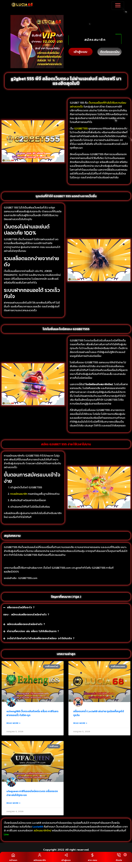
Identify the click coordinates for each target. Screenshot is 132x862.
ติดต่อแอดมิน (109, 51)
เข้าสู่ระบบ (80, 51)
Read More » (13, 723)
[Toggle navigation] (118, 5)
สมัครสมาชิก (95, 39)
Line (6, 834)
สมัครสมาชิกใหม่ (42, 830)
